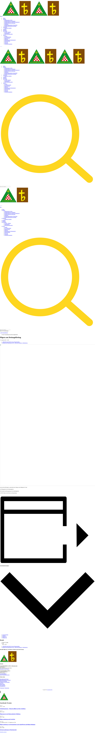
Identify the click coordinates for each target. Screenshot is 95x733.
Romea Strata (2, 684)
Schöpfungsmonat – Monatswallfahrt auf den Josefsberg (12, 708)
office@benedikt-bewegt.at (4, 674)
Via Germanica (2, 685)
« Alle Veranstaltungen (4, 332)
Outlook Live (4, 637)
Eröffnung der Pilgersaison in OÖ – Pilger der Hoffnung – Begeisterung (15, 342)
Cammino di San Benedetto (5, 682)
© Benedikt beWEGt (49, 689)
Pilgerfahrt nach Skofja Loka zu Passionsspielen (11, 341)
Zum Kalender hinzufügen (4, 565)
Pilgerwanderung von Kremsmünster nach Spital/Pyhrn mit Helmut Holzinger (17, 724)
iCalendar (4, 635)
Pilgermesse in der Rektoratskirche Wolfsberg (10, 714)
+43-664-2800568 (3, 673)
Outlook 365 (4, 636)
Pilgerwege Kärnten (3, 681)
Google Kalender (5, 634)
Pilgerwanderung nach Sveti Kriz (7, 719)
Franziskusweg (2, 686)
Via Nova (1, 683)
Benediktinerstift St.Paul (4, 679)
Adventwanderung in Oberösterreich (8, 729)
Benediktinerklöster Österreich (5, 680)
